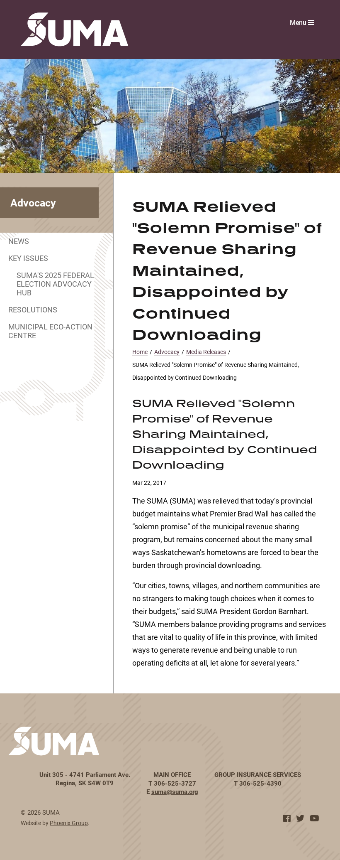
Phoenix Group (69, 823)
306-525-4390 (260, 783)
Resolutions (32, 310)
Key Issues (28, 258)
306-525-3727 (175, 783)
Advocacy (167, 352)
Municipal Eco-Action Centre (50, 331)
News (18, 241)
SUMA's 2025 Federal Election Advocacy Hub (55, 283)
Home (140, 352)
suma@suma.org (174, 791)
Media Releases (206, 352)
